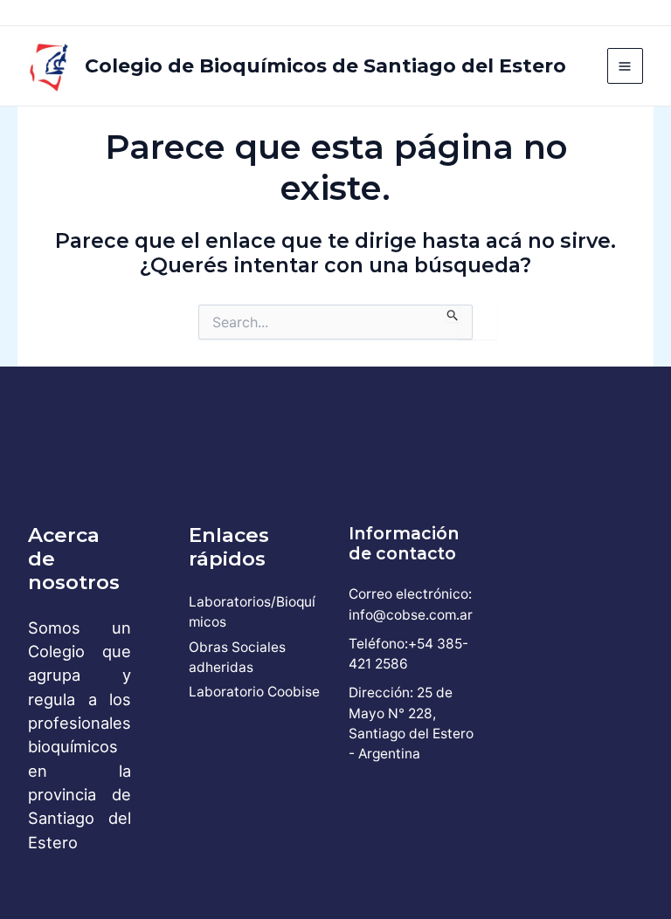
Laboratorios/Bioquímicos (252, 611)
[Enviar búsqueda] (453, 313)
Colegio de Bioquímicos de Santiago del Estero (325, 65)
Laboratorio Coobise (254, 691)
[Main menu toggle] (625, 66)
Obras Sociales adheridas (237, 657)
